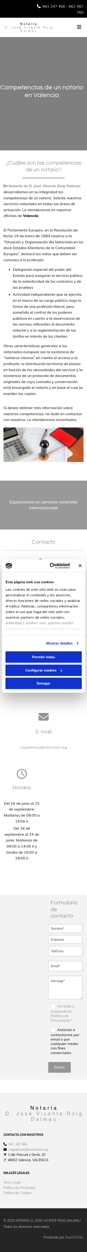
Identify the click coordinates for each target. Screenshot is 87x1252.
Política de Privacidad (19, 1188)
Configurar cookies (40, 670)
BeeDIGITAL (74, 1237)
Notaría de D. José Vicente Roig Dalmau (45, 185)
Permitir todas (43, 657)
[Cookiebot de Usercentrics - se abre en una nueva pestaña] (52, 566)
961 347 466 (53, 6)
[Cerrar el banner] (80, 565)
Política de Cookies (17, 1193)
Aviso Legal (12, 1182)
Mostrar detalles (59, 643)
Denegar (43, 683)
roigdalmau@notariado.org (43, 747)
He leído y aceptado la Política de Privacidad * (62, 1013)
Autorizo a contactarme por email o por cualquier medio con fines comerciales (65, 1041)
